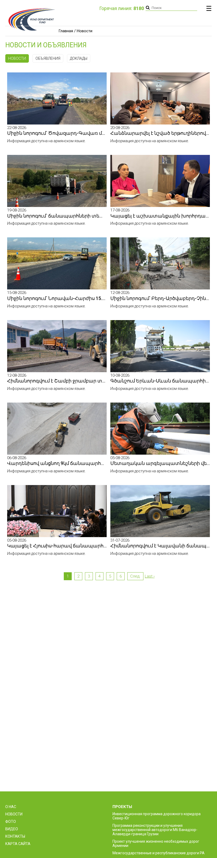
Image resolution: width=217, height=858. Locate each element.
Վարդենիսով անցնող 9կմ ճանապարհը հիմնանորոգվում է (78, 463)
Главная (65, 31)
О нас (10, 807)
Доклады (78, 58)
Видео (11, 829)
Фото (10, 821)
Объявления (47, 58)
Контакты (15, 836)
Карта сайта (17, 844)
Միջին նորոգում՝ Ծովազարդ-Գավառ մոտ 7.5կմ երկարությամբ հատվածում (100, 133)
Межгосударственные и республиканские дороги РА (158, 853)
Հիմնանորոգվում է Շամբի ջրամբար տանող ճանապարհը (78, 381)
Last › (150, 576)
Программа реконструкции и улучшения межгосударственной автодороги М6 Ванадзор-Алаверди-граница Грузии (154, 829)
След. (135, 576)
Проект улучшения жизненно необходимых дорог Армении (155, 843)
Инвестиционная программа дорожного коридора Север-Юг (156, 816)
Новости (17, 58)
